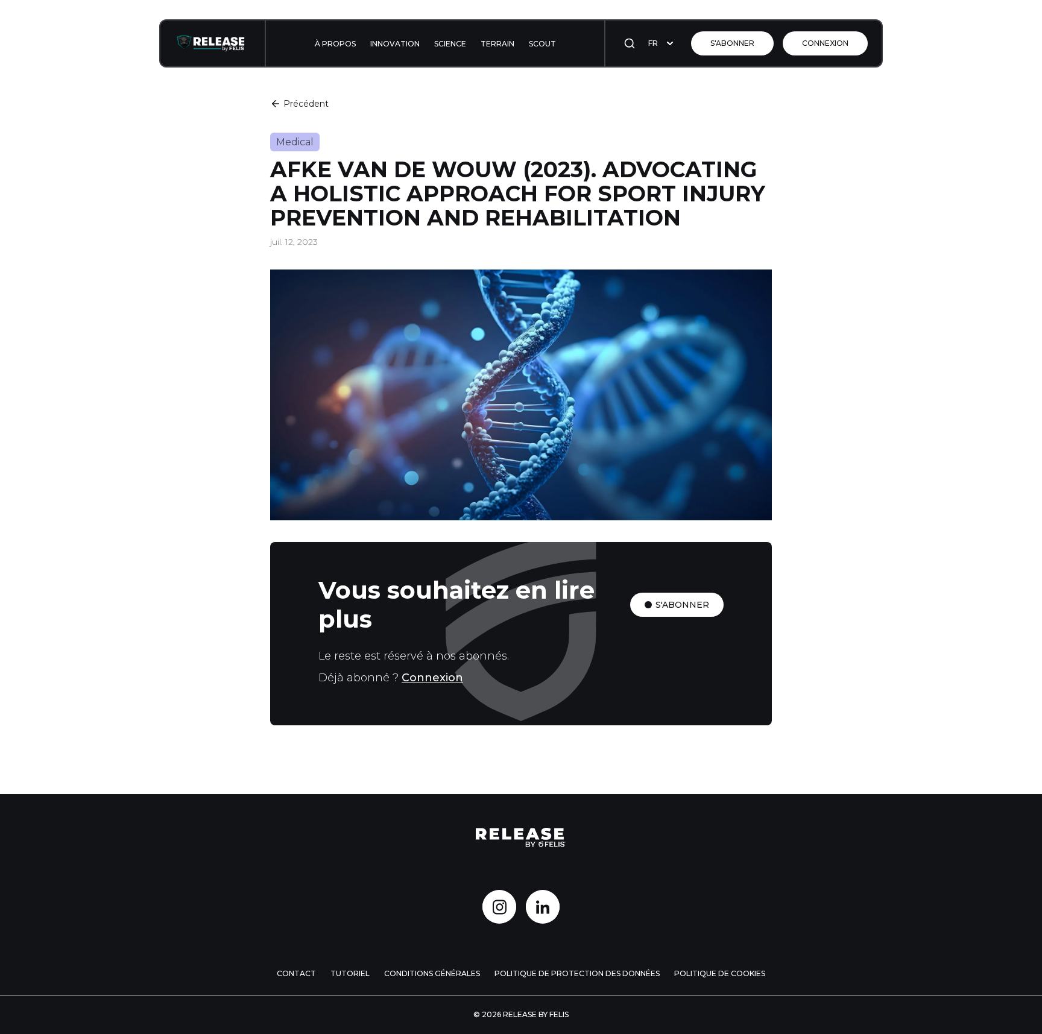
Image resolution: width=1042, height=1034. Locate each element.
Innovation (395, 43)
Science (450, 43)
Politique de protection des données (577, 973)
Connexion (825, 43)
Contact (296, 973)
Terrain (497, 43)
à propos (335, 43)
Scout (542, 43)
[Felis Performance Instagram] (499, 907)
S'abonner (732, 43)
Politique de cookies (719, 973)
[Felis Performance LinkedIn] (543, 907)
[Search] (630, 43)
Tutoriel (350, 973)
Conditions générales (432, 973)
